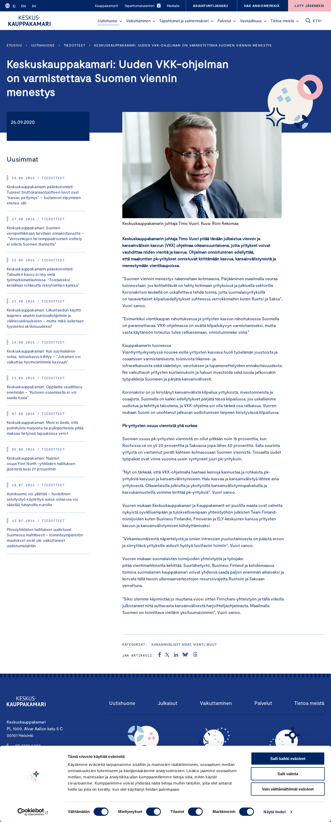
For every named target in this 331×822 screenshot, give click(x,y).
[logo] (29, 21)
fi (14, 6)
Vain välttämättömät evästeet (288, 789)
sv (34, 6)
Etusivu (14, 45)
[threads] (195, 655)
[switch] (153, 812)
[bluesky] (185, 655)
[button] (120, 21)
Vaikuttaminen (138, 20)
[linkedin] (176, 655)
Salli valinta (287, 774)
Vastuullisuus (251, 20)
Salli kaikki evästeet (287, 758)
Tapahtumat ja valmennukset (184, 20)
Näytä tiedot (274, 812)
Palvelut (224, 20)
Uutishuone (107, 20)
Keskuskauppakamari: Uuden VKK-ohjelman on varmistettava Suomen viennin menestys (183, 45)
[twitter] (167, 655)
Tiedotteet (74, 45)
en (23, 6)
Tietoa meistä (282, 20)
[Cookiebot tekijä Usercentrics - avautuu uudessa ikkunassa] (33, 812)
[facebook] (159, 655)
